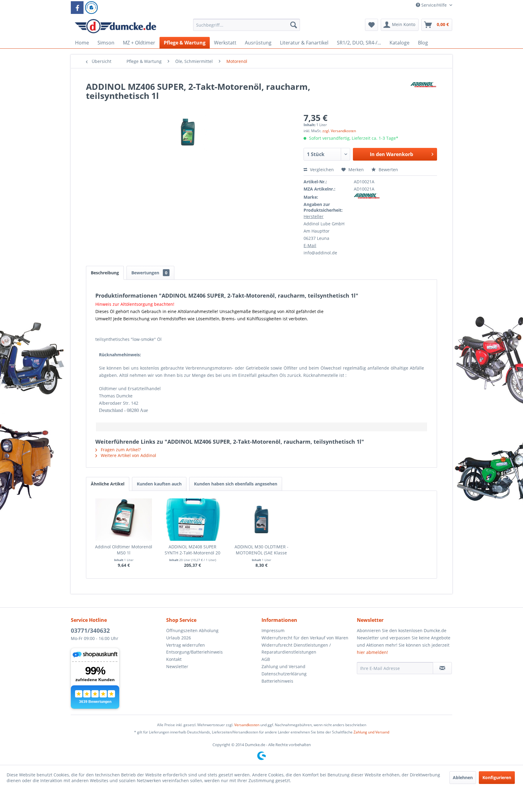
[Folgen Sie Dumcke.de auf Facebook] (77, 7)
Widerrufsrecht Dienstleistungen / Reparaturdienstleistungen (296, 648)
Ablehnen (463, 777)
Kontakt (174, 659)
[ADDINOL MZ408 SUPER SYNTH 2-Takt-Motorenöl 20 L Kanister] (193, 519)
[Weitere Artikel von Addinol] (423, 92)
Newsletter (177, 666)
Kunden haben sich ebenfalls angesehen (235, 484)
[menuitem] (246, 28)
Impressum (273, 630)
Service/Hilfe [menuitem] (434, 5)
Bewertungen (149, 273)
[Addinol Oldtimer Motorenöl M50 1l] (124, 519)
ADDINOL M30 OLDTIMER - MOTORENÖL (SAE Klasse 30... (261, 550)
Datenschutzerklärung (284, 674)
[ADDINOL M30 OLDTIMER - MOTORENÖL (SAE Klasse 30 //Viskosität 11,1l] (261, 519)
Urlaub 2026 (178, 638)
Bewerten (387, 169)
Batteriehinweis (277, 681)
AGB (266, 659)
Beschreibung (105, 273)
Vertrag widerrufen (185, 645)
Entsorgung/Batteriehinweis (194, 652)
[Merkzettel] (371, 25)
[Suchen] (293, 25)
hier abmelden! (372, 652)
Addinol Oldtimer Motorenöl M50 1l (123, 550)
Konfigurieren (496, 777)
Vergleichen (321, 169)
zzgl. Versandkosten (339, 130)
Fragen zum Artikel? (120, 449)
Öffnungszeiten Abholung (192, 630)
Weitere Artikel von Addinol (128, 455)
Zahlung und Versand (283, 666)
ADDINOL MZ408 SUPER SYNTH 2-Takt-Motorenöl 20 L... (192, 550)
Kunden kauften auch (159, 484)
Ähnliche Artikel (107, 484)
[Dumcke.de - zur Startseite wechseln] (115, 26)
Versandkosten (246, 724)
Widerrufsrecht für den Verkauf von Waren (305, 638)
